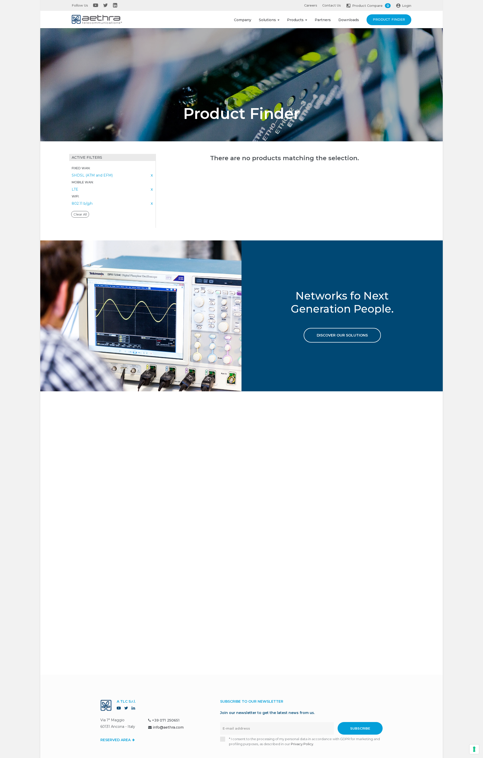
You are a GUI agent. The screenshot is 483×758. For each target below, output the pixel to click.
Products (296, 20)
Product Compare (370, 6)
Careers (310, 5)
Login (406, 6)
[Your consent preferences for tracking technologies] (474, 749)
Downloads (348, 20)
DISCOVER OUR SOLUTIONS (342, 335)
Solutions (268, 20)
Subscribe (360, 728)
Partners (323, 20)
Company (242, 20)
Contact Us (331, 5)
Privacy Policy (302, 744)
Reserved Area (116, 740)
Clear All (80, 214)
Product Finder (389, 19)
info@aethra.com (168, 727)
